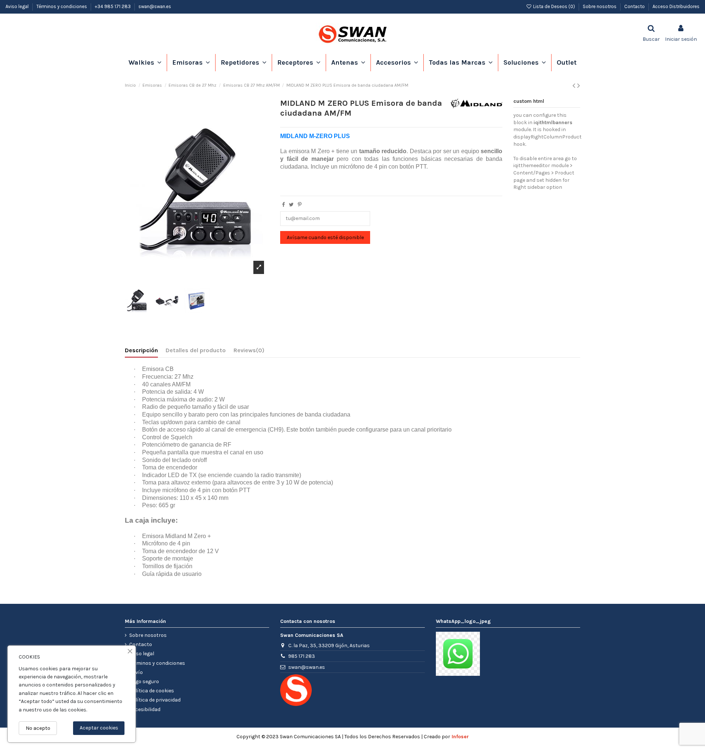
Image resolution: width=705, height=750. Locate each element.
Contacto (635, 6)
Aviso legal (18, 6)
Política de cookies (151, 691)
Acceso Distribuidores (675, 6)
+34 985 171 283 (113, 6)
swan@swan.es (154, 6)
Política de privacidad (155, 700)
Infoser (460, 736)
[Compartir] (283, 205)
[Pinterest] (299, 205)
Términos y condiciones (62, 6)
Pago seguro (144, 681)
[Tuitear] (291, 205)
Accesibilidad (144, 709)
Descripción (141, 350)
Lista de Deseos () (554, 6)
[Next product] (578, 85)
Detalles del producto (196, 350)
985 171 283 (301, 656)
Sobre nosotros (600, 6)
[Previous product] (574, 85)
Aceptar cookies (99, 728)
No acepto (38, 728)
